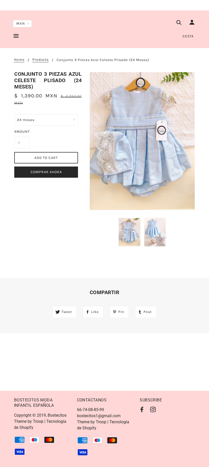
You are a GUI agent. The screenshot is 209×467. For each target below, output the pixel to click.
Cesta (188, 36)
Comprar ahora (46, 172)
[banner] (104, 22)
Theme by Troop (28, 421)
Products (40, 60)
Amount (22, 131)
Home (19, 60)
